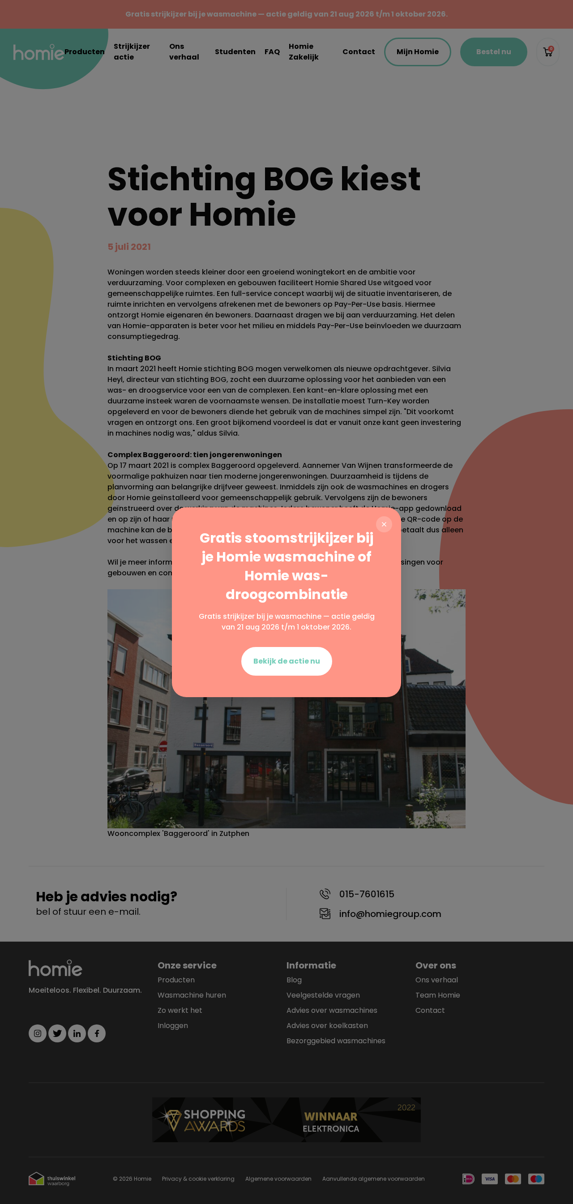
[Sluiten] (384, 524)
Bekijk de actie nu (286, 661)
